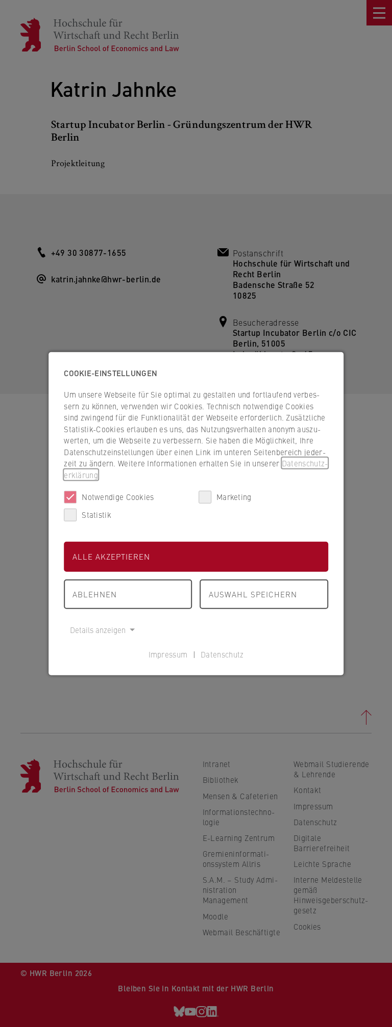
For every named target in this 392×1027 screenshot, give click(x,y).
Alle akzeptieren (111, 556)
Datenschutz (222, 653)
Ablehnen (94, 593)
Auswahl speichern (253, 593)
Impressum (168, 653)
